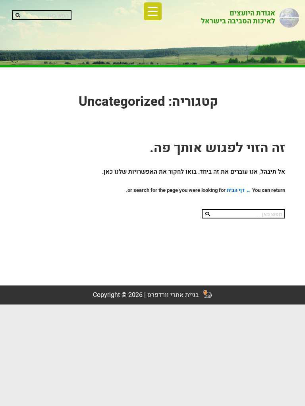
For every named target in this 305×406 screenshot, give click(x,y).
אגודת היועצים (252, 13)
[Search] (17, 15)
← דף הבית (239, 190)
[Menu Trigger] (153, 11)
